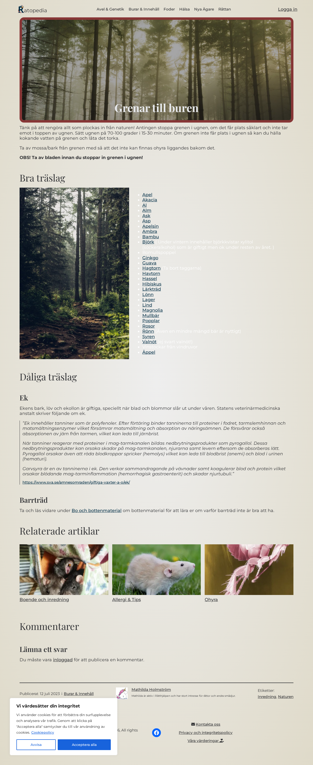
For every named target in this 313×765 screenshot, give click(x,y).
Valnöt (149, 341)
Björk (148, 241)
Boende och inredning (44, 599)
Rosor (148, 326)
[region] (63, 726)
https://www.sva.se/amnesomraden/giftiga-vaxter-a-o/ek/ (76, 482)
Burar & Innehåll (79, 693)
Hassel (149, 278)
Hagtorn (151, 268)
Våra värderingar (204, 740)
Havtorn (151, 273)
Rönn (148, 331)
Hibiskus (151, 283)
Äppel (148, 352)
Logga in (287, 9)
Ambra (149, 231)
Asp (146, 220)
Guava (149, 262)
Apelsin (150, 226)
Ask (146, 215)
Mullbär (150, 315)
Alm (146, 210)
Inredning (267, 696)
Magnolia (152, 310)
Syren (148, 336)
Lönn (148, 294)
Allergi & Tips (126, 599)
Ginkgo (150, 257)
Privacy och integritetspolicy (206, 732)
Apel (147, 194)
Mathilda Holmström (151, 689)
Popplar (151, 320)
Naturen (285, 696)
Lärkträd (151, 289)
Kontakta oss (208, 724)
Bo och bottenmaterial (97, 510)
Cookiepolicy (42, 732)
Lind (147, 305)
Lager (148, 299)
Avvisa (36, 744)
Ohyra (211, 599)
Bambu (150, 236)
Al (144, 205)
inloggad (63, 659)
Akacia (149, 199)
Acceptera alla (84, 744)
